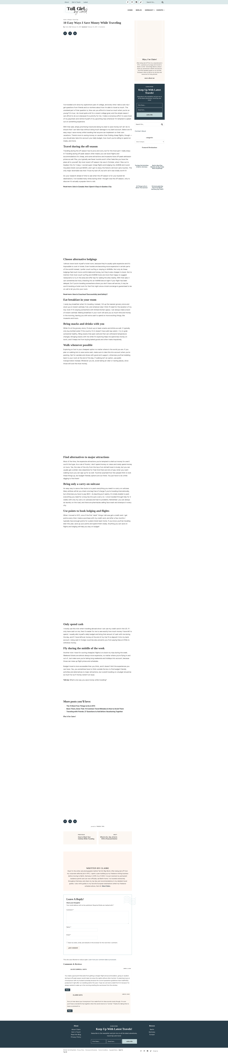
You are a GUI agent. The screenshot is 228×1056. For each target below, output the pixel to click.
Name (68, 927)
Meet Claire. (106, 886)
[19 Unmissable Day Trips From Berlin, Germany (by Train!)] (157, 184)
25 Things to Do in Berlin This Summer (142, 186)
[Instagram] (136, 2)
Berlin (139, 10)
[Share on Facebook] (70, 33)
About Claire (76, 1029)
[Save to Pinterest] (65, 33)
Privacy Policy (76, 1037)
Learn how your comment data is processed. (102, 959)
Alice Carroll (76, 969)
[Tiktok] (140, 2)
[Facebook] (127, 2)
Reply (67, 990)
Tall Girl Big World (75, 10)
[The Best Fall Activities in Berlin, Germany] (141, 163)
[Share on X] (75, 33)
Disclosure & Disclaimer (91, 1050)
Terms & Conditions (103, 1050)
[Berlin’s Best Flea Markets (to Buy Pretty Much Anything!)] (157, 163)
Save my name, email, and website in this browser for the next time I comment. (93, 943)
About (67, 2)
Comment (70, 910)
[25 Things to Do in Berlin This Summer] (141, 184)
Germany (149, 10)
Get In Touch (76, 2)
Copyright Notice (113, 1050)
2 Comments (101, 27)
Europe (160, 10)
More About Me (150, 78)
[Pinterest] (132, 2)
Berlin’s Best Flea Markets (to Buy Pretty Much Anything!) (157, 167)
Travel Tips (100, 826)
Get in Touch (76, 1032)
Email (68, 935)
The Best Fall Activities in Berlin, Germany (142, 166)
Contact (138, 131)
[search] (162, 2)
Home (130, 10)
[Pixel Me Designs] (161, 1051)
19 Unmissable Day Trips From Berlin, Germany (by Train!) (157, 187)
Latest (86, 2)
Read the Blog (76, 1034)
